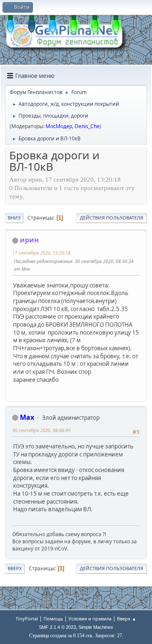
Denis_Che (87, 126)
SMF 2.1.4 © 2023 (57, 627)
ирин (29, 239)
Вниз (14, 218)
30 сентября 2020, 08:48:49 (41, 430)
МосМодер (59, 126)
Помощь (53, 618)
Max (27, 417)
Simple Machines (96, 627)
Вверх (15, 568)
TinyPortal (27, 618)
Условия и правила (89, 618)
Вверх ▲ (126, 618)
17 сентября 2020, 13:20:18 (41, 253)
